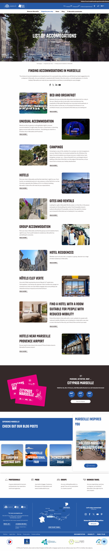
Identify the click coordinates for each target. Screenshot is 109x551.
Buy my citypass (80, 401)
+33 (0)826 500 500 (20, 524)
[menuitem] (15, 6)
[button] (98, 6)
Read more (53, 111)
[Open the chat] (104, 541)
